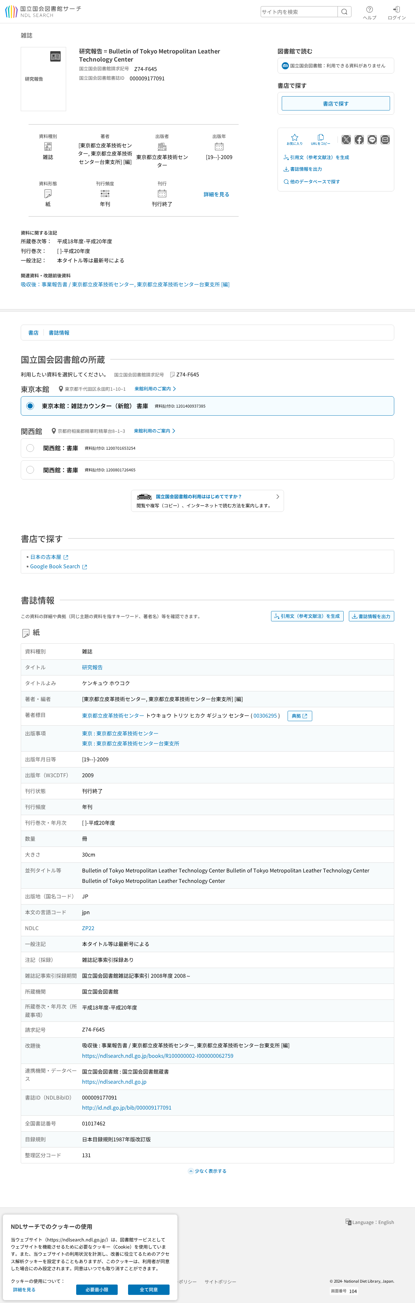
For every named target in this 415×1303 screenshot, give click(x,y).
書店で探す (336, 103)
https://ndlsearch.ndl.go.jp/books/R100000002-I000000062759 (157, 1055)
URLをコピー (320, 143)
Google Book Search (55, 566)
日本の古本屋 (46, 556)
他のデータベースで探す (315, 181)
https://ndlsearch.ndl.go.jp (114, 1081)
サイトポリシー (220, 1281)
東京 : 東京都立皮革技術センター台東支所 (130, 743)
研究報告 (92, 667)
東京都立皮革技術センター (113, 715)
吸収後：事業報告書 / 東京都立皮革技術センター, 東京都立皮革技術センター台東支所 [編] (125, 284)
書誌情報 (59, 332)
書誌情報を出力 (306, 169)
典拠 (296, 715)
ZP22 (88, 928)
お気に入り (295, 143)
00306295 (265, 715)
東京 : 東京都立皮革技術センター (120, 733)
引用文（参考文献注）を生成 (319, 157)
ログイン (397, 17)
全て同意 (149, 1289)
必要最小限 (97, 1289)
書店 (33, 332)
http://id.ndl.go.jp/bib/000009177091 (127, 1107)
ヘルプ (369, 17)
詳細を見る (217, 194)
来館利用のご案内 (153, 388)
